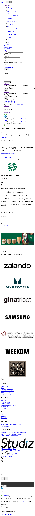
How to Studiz (8, 47)
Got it (2, 137)
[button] (6, 69)
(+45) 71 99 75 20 (14, 453)
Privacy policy (4, 503)
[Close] (1, 132)
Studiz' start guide (5, 402)
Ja (5, 486)
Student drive (4, 406)
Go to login (7, 137)
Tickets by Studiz (5, 403)
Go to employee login (20, 104)
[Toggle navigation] (9, 2)
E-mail (6, 53)
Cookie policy (25, 501)
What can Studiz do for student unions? (11, 434)
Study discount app (6, 394)
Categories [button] (7, 5)
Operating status (5, 416)
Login (5, 120)
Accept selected (5, 514)
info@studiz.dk (9, 455)
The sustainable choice (7, 389)
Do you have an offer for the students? (11, 424)
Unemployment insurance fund (9, 405)
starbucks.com (4, 225)
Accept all (12, 514)
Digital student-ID (5, 392)
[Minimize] (2, 478)
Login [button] (5, 51)
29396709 (3, 222)
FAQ (2, 415)
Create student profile (10, 101)
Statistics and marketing (7, 511)
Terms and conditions (6, 456)
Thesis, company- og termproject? (10, 435)
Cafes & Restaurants (9, 157)
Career (2, 388)
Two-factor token (8, 62)
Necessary (3, 504)
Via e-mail (7, 112)
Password (6, 55)
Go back (7, 70)
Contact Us (4, 418)
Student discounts (9, 156)
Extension (3, 408)
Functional (3, 508)
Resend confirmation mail (7, 153)
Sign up (6, 50)
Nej (2, 486)
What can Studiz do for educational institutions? (13, 432)
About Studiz (4, 386)
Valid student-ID (5, 426)
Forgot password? (9, 67)
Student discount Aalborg (7, 391)
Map (5, 45)
